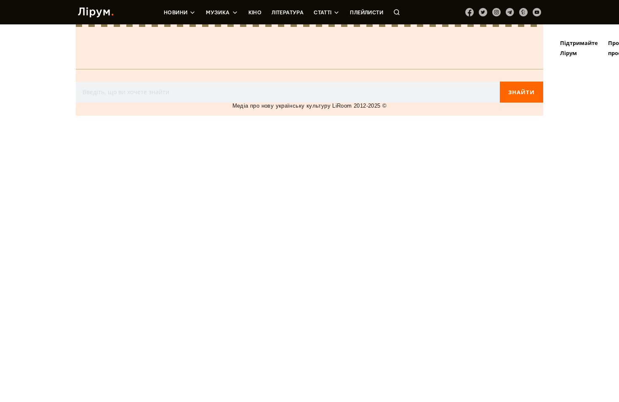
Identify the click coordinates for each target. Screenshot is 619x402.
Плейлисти (366, 12)
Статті (322, 12)
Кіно (255, 12)
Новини (175, 12)
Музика (217, 12)
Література (288, 12)
